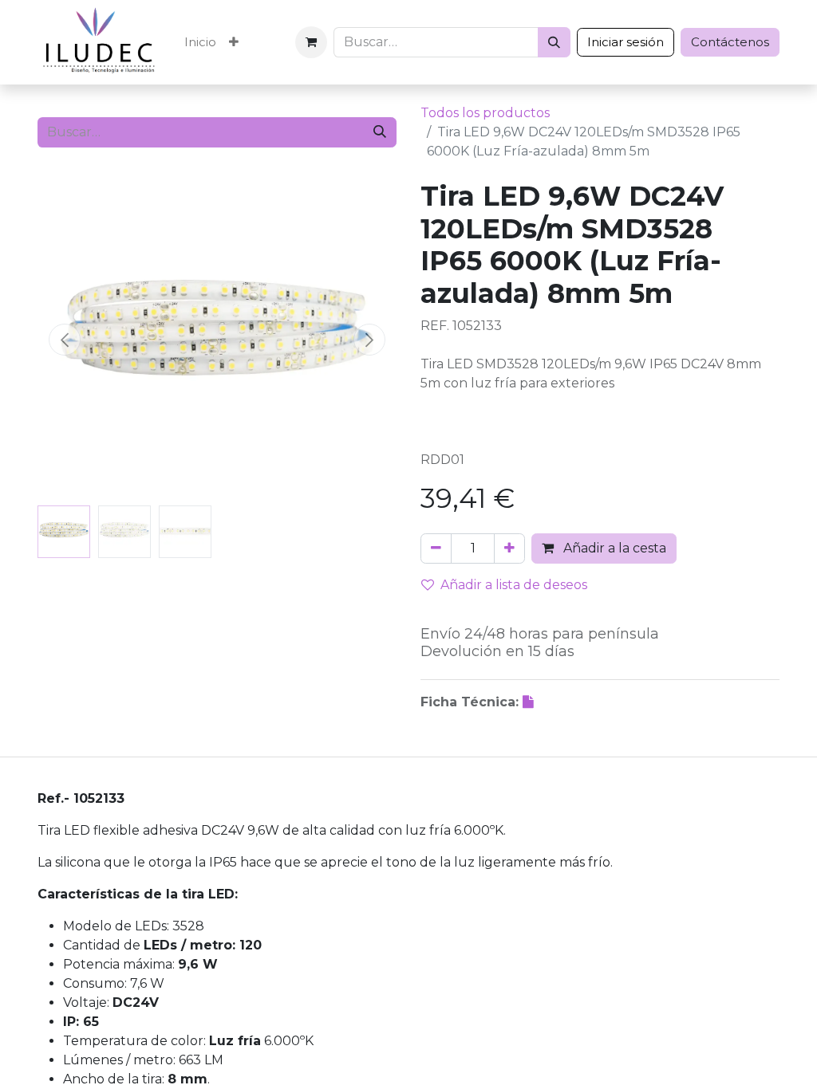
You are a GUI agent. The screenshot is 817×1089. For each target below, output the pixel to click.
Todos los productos (485, 112)
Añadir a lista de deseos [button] (513, 584)
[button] (64, 340)
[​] (530, 702)
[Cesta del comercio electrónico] (311, 42)
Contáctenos (730, 41)
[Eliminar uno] (436, 548)
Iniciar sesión (625, 41)
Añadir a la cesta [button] (613, 548)
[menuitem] (200, 42)
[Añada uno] (509, 548)
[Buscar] (554, 42)
